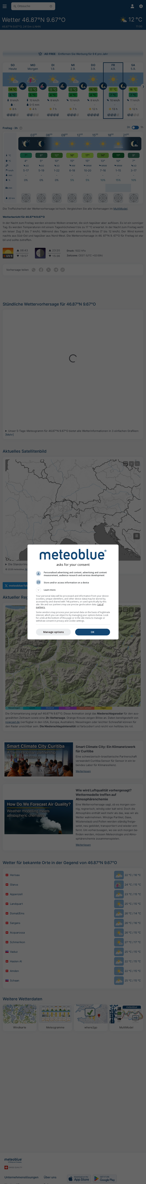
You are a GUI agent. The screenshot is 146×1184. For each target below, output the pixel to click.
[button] (73, 589)
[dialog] (73, 592)
